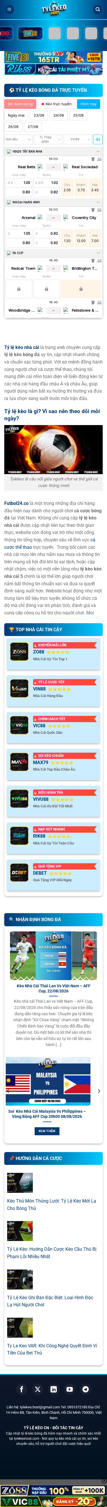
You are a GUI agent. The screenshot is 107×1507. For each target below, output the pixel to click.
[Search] (97, 9)
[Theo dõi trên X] (37, 1389)
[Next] (99, 1102)
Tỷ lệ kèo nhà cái (21, 347)
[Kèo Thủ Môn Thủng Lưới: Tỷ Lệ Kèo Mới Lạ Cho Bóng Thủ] (20, 1189)
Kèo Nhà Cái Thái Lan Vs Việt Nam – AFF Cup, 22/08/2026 (53, 988)
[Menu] (9, 9)
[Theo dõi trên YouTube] (69, 1389)
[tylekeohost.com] (53, 10)
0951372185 (77, 1407)
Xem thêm (58, 1131)
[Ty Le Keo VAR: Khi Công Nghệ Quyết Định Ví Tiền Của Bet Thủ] (20, 1334)
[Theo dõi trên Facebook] (21, 1389)
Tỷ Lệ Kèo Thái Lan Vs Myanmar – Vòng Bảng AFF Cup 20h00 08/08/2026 (58, 1114)
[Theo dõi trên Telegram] (85, 1389)
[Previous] (8, 1102)
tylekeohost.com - (28, 1439)
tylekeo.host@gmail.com (40, 1407)
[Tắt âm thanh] (98, 139)
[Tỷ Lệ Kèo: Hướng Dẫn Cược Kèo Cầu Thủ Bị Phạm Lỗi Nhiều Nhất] (20, 1237)
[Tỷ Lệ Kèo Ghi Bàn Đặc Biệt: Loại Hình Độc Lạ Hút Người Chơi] (20, 1285)
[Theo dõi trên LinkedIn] (53, 1389)
